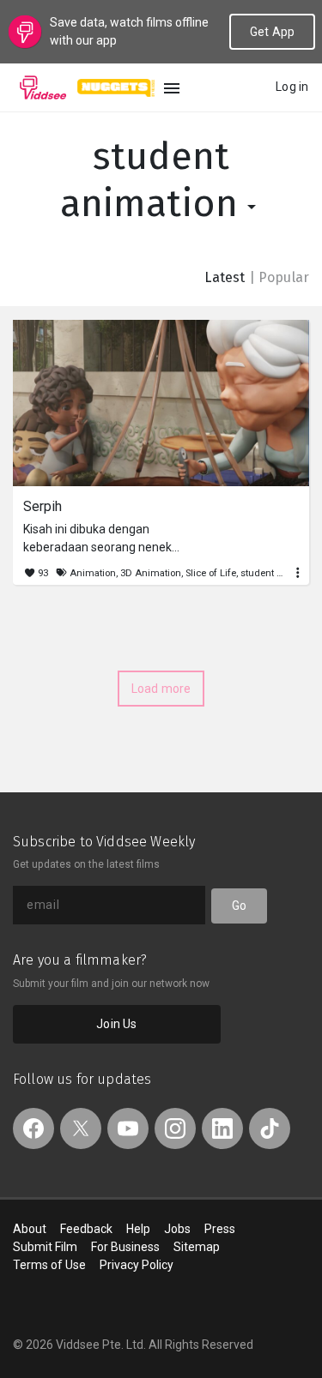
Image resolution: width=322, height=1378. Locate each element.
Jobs (177, 1229)
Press (219, 1229)
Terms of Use (49, 1265)
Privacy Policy (136, 1265)
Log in (292, 86)
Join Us (116, 1024)
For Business (125, 1247)
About (29, 1229)
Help (138, 1229)
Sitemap (196, 1247)
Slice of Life (210, 573)
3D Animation (150, 573)
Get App (272, 32)
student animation (154, 180)
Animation (93, 573)
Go (239, 905)
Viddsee (43, 87)
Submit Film (45, 1247)
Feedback (86, 1229)
